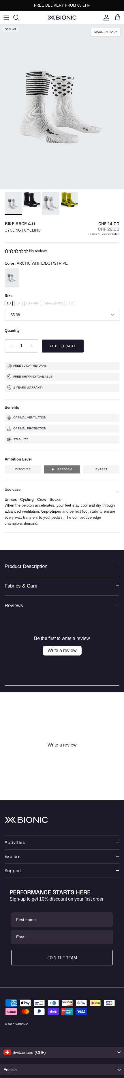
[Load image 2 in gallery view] (62, 106)
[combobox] (62, 1052)
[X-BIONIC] (62, 17)
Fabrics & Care (21, 586)
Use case (12, 489)
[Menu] (6, 17)
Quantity (12, 330)
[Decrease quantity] (10, 346)
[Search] (19, 17)
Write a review (62, 650)
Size (8, 295)
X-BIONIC (21, 1024)
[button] (17, 251)
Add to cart (62, 346)
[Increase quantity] (33, 346)
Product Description (26, 566)
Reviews (14, 605)
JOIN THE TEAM (62, 957)
